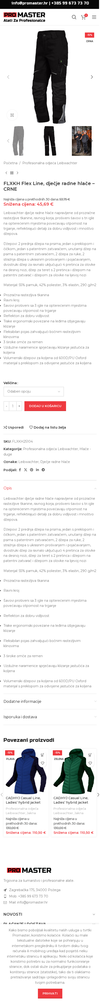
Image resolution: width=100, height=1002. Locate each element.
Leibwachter (28, 462)
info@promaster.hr (29, 3)
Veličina (10, 383)
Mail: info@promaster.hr (28, 902)
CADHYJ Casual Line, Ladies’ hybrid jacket (23, 800)
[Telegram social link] (43, 470)
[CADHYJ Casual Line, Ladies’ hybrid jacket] (26, 771)
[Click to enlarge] (12, 115)
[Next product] (17, 173)
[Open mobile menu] (94, 17)
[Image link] (29, 870)
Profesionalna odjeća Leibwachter (49, 163)
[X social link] (26, 470)
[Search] (74, 17)
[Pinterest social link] (32, 470)
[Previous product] (6, 173)
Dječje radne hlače (55, 462)
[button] (8, 77)
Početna (10, 163)
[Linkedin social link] (37, 470)
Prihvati (50, 993)
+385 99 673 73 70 (70, 3)
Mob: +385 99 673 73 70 (28, 896)
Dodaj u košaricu (45, 406)
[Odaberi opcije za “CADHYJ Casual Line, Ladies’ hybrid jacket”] (42, 755)
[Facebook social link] (20, 470)
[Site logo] (24, 17)
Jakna (31, 813)
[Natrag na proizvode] (12, 173)
